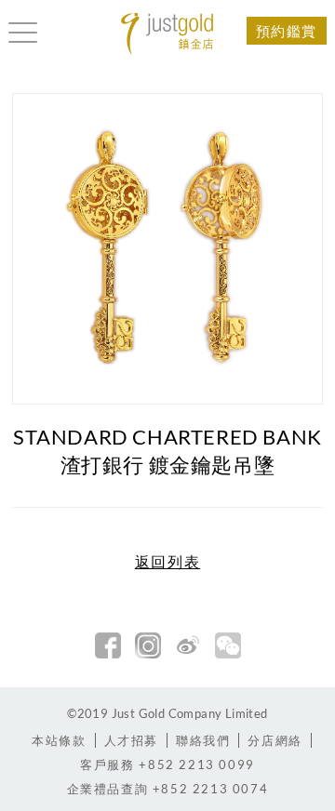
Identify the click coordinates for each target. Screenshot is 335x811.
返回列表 (167, 561)
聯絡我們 (203, 740)
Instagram (148, 645)
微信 (228, 645)
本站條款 (59, 740)
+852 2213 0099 (167, 764)
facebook (108, 645)
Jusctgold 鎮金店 (167, 34)
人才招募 (131, 740)
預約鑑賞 (286, 30)
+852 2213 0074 (168, 788)
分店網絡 (275, 740)
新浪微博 (188, 645)
